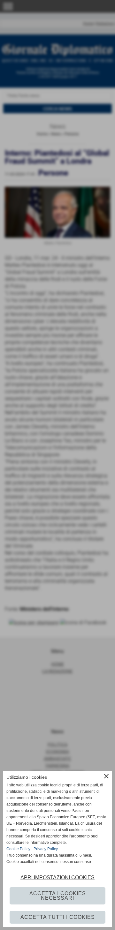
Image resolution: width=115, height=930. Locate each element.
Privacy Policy (46, 849)
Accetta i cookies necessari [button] (57, 896)
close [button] (106, 776)
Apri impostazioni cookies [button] (57, 877)
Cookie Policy (18, 849)
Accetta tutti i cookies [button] (57, 917)
